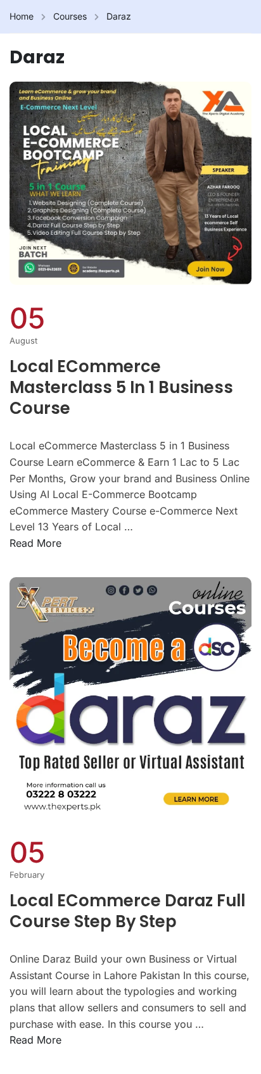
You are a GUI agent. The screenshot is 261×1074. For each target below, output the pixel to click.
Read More (35, 543)
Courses (70, 16)
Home (22, 16)
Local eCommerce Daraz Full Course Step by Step (127, 911)
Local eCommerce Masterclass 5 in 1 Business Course (121, 388)
